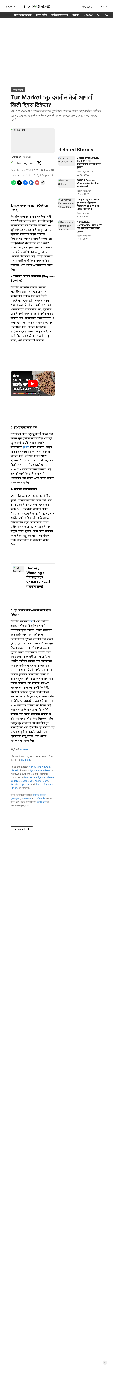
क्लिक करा (25, 759)
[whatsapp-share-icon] (13, 184)
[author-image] (13, 163)
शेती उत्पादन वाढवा (22, 14)
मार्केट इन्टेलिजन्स (59, 14)
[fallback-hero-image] (66, 161)
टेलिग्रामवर (26, 798)
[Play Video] (33, 383)
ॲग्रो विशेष (41, 14)
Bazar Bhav (27, 780)
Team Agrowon (26, 163)
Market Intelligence (34, 777)
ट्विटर (43, 794)
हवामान (76, 14)
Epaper (88, 14)
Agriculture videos (40, 770)
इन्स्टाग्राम (15, 798)
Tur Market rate (21, 829)
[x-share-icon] (19, 184)
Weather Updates (20, 784)
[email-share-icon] (37, 184)
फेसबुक (36, 794)
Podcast (87, 6)
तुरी (31, 621)
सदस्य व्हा (24, 749)
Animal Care (41, 780)
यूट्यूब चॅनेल (42, 801)
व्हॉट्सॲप (41, 798)
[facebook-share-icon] (25, 184)
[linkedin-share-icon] (31, 184)
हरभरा (26, 447)
